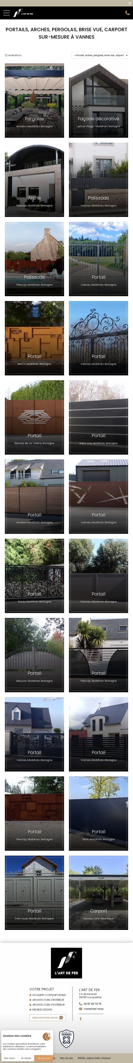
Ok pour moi (43, 1058)
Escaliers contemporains (49, 995)
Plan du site (66, 1058)
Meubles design (42, 1009)
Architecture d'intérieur (48, 1000)
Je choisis (26, 1058)
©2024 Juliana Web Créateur (94, 1058)
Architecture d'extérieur (48, 1004)
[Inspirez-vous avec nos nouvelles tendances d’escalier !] (62, 3)
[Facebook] (80, 1018)
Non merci (9, 1058)
